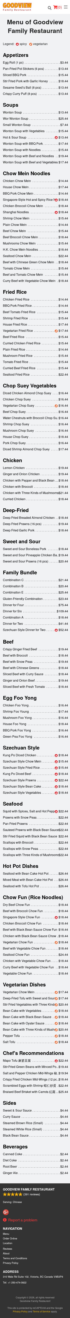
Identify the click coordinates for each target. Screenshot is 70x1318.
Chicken (12, 460)
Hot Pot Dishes (20, 865)
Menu (6, 1234)
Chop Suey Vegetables (29, 385)
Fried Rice (15, 291)
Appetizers (15, 54)
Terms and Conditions (15, 1258)
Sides (9, 1102)
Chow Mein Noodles (26, 173)
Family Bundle (20, 572)
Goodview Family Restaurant (29, 1189)
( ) (59, 7)
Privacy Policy (10, 1263)
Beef (8, 641)
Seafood (13, 803)
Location (7, 1243)
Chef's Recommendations (33, 1052)
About (6, 1253)
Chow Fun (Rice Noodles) (33, 897)
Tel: (14, 1282)
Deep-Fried (16, 510)
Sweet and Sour (21, 541)
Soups (10, 104)
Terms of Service (41, 1311)
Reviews (7, 1248)
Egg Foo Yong (20, 697)
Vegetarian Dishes (24, 984)
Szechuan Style (21, 747)
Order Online (10, 1238)
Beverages (15, 1146)
